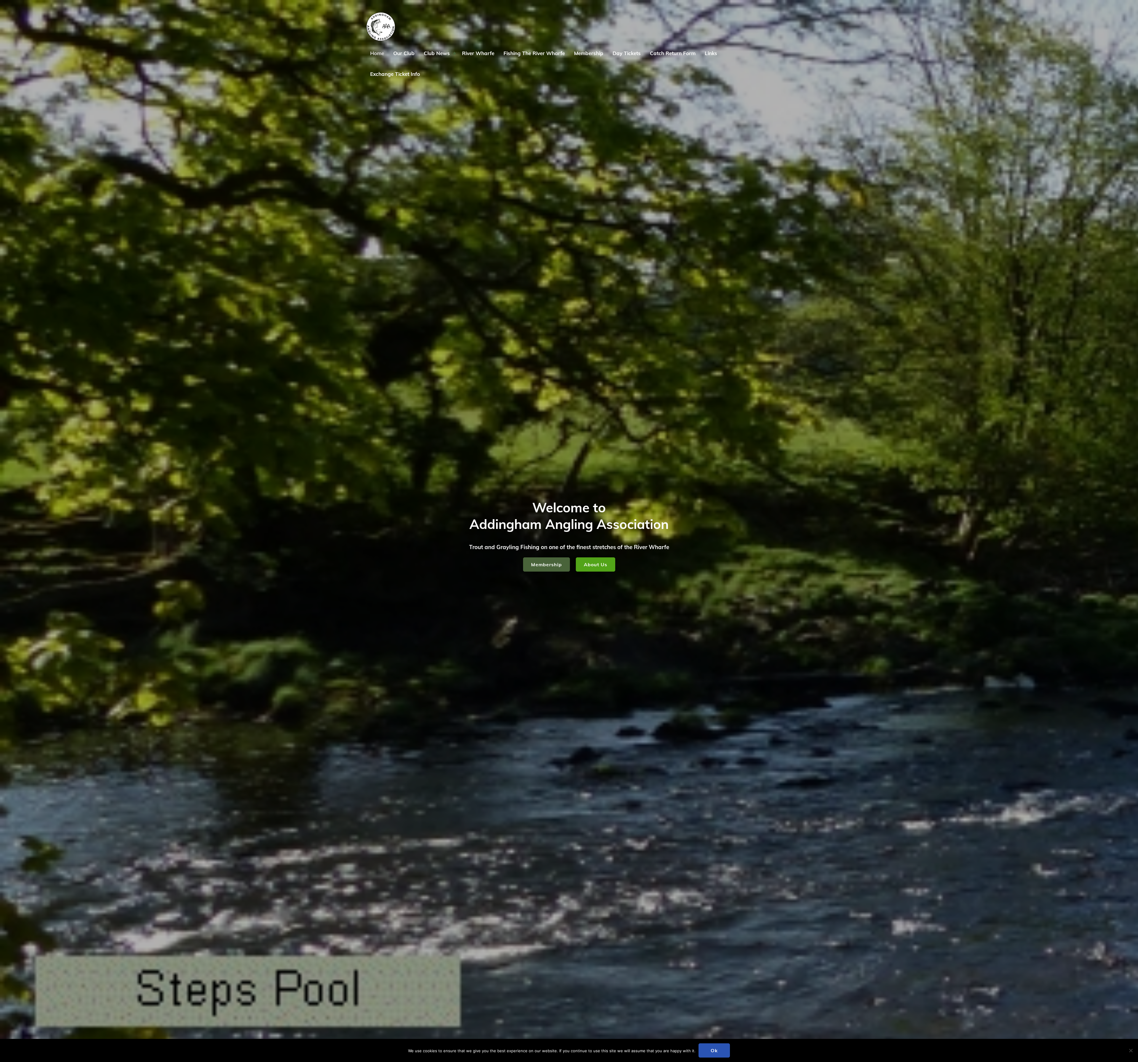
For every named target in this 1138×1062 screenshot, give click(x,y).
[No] (1131, 1050)
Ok (714, 1050)
